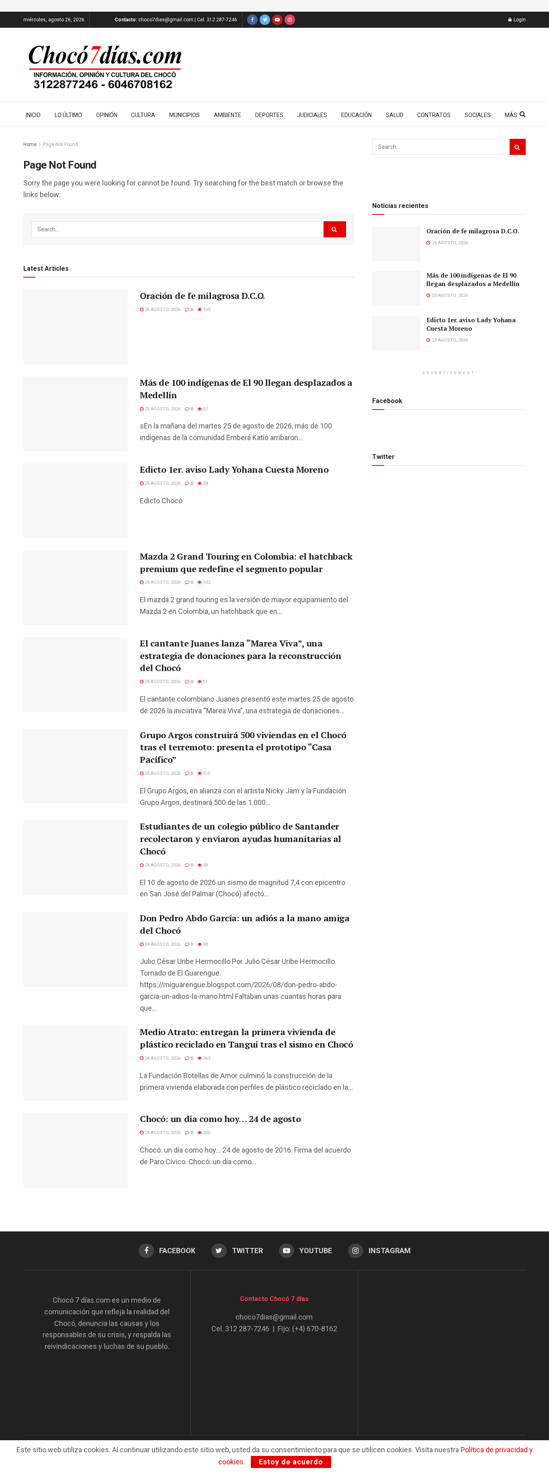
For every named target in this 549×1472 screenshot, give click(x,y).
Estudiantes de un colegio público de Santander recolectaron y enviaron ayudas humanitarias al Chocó (240, 838)
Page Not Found (60, 144)
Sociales (478, 115)
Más (511, 115)
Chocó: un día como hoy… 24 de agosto (220, 1118)
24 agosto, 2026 (161, 865)
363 (206, 1058)
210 (206, 773)
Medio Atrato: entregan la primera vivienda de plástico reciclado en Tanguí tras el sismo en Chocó (246, 1038)
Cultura (143, 115)
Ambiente (227, 115)
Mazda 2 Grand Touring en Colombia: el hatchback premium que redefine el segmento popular (246, 562)
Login (519, 20)
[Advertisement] (442, 1345)
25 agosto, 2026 (161, 409)
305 (206, 1132)
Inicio (33, 115)
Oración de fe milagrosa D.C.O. (202, 295)
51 (205, 681)
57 (205, 409)
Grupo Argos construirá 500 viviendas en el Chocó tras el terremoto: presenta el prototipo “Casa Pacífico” (243, 747)
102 (206, 582)
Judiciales (312, 115)
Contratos (434, 115)
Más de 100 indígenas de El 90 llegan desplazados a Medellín (473, 279)
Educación (356, 115)
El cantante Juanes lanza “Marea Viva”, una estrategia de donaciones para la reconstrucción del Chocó (240, 655)
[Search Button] (335, 229)
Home (30, 144)
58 (205, 865)
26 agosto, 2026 (161, 309)
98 (205, 944)
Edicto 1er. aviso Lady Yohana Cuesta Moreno (234, 469)
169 (206, 309)
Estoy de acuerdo (291, 1462)
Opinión (106, 115)
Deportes (269, 115)
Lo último (68, 115)
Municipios (184, 115)
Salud (395, 115)
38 (205, 483)
